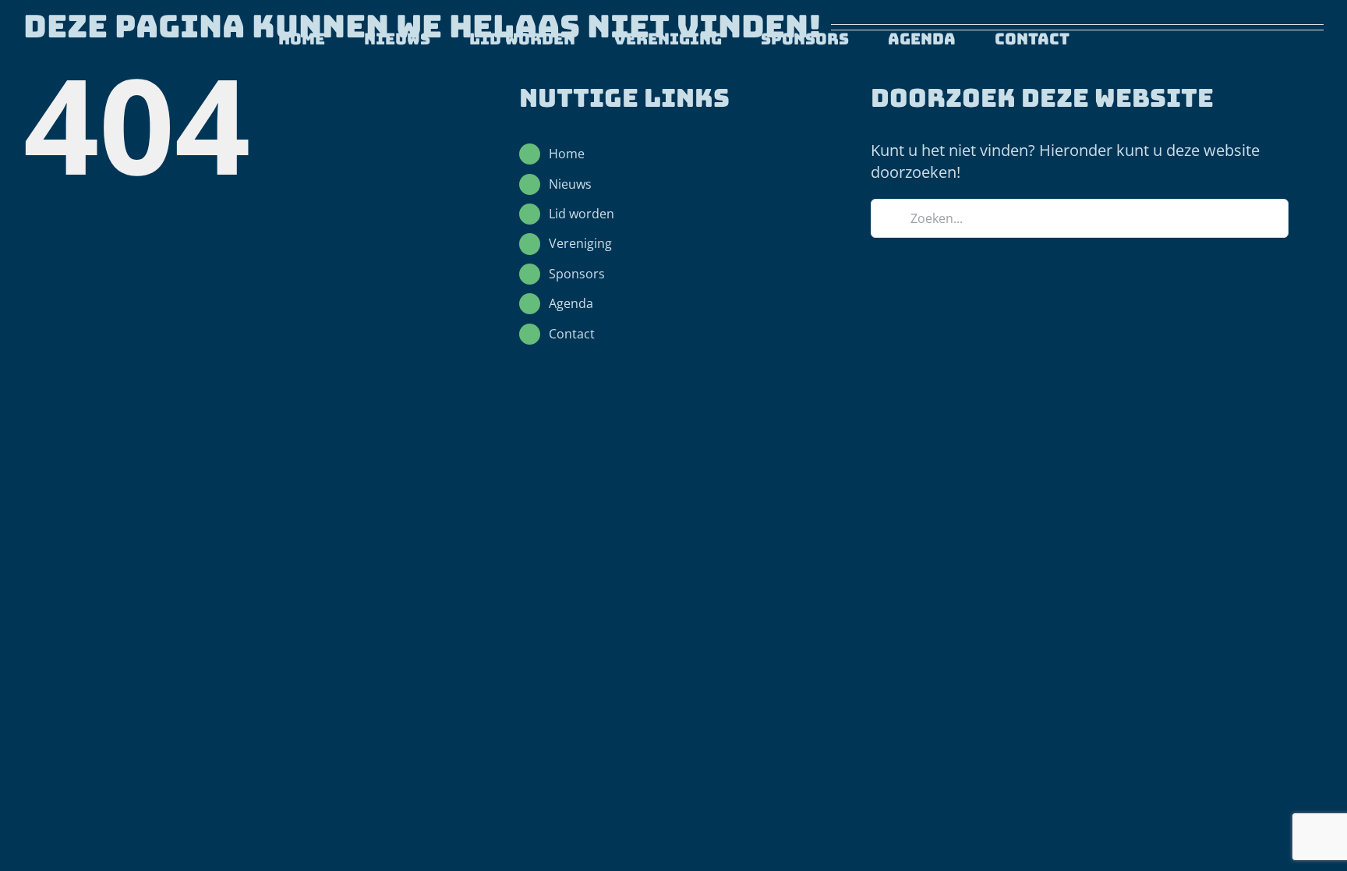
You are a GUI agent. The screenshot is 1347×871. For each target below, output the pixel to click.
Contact (572, 333)
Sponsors (577, 273)
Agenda (571, 303)
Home (567, 153)
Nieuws (570, 184)
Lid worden (581, 213)
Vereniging (580, 243)
